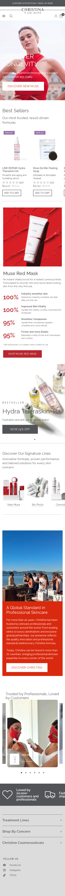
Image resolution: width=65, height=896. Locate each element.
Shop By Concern (16, 831)
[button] (23, 86)
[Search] (10, 16)
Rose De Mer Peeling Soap (45, 170)
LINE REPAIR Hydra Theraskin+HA (13, 170)
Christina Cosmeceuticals (23, 843)
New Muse (13, 504)
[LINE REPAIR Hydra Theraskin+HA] (17, 147)
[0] (61, 16)
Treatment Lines (15, 820)
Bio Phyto (37, 504)
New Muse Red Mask (33, 755)
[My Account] (56, 16)
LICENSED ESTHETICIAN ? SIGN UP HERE (32, 3)
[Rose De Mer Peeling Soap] (48, 147)
